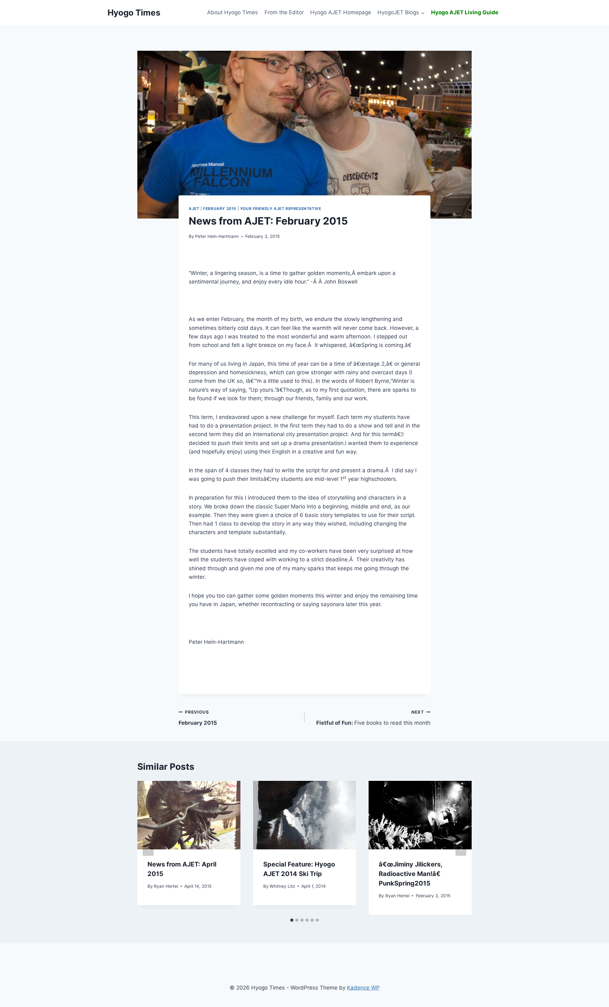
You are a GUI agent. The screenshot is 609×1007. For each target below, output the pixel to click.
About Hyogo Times (232, 12)
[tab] (291, 920)
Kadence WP (363, 987)
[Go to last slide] (148, 848)
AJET (194, 208)
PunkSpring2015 (410, 873)
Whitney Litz (282, 886)
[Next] (460, 848)
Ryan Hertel (166, 886)
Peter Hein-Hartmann (217, 236)
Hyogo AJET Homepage (340, 12)
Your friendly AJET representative (280, 208)
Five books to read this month (373, 717)
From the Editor (284, 12)
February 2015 (219, 208)
